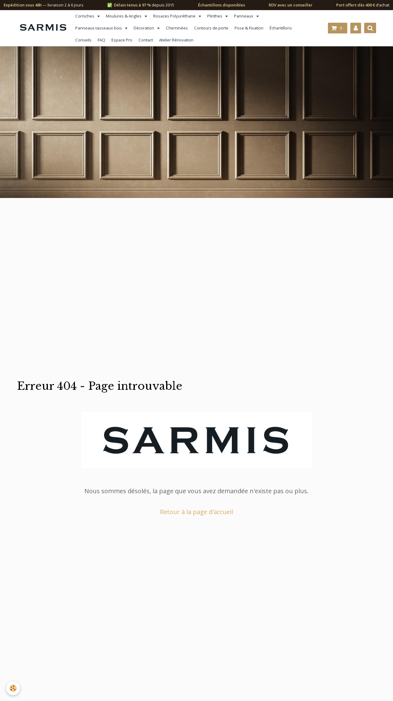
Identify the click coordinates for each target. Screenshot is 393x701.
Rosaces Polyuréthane (174, 16)
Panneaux (244, 16)
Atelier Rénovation (176, 40)
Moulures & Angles (124, 16)
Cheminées (177, 28)
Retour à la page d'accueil (196, 512)
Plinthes (215, 16)
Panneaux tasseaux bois (99, 28)
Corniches (85, 16)
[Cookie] (13, 688)
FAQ (101, 40)
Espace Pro (121, 40)
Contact (145, 40)
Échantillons (281, 28)
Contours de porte (211, 28)
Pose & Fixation (249, 28)
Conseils (83, 40)
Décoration (144, 28)
